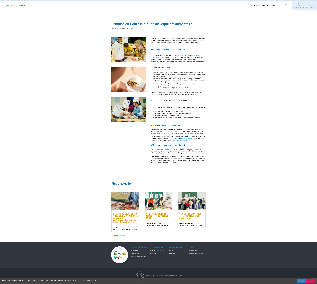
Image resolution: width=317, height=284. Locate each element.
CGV (146, 275)
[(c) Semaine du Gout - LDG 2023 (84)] (128, 91)
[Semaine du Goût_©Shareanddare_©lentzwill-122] (128, 62)
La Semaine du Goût (193, 250)
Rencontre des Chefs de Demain (138, 256)
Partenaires (172, 253)
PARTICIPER (265, 5)
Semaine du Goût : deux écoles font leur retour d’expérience (190, 216)
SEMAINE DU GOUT (156, 223)
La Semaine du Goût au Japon (196, 253)
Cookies (180, 275)
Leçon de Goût (134, 250)
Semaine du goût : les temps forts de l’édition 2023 (157, 216)
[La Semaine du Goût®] (16, 5)
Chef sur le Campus (135, 253)
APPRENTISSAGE (131, 28)
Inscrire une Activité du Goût (157, 250)
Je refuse (311, 281)
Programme (255, 5)
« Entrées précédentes (118, 235)
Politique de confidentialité (171, 275)
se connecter (310, 7)
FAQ (281, 5)
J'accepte (301, 281)
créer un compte (299, 7)
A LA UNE (123, 28)
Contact (153, 275)
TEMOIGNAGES (189, 223)
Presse (171, 250)
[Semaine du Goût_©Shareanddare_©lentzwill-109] (128, 121)
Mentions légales (160, 275)
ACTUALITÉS (274, 5)
